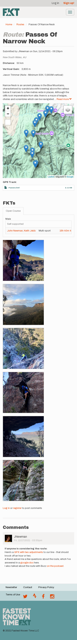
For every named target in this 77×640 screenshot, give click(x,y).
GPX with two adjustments (28, 552)
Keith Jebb (30, 230)
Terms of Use (13, 594)
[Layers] (68, 110)
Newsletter (11, 587)
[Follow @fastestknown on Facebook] (43, 597)
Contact (27, 587)
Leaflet (51, 176)
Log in (55, 3)
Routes (20, 24)
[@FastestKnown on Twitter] (25, 597)
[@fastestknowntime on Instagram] (52, 597)
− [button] (8, 114)
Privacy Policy (46, 587)
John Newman (15, 230)
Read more (63, 99)
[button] (23, 260)
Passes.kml (14, 188)
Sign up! (68, 3)
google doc (26, 562)
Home (9, 24)
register (17, 508)
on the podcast (55, 566)
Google (70, 176)
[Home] (11, 12)
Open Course (13, 211)
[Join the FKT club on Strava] (34, 597)
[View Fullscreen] (8, 122)
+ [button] (8, 108)
